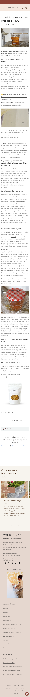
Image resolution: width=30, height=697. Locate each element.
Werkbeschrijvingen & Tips (10, 659)
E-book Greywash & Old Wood (11, 670)
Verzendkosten (7, 620)
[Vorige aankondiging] (3, 2)
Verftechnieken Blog (8, 663)
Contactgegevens (9, 690)
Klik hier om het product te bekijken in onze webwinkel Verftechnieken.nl (14, 97)
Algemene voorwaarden (21, 688)
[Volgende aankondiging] (27, 2)
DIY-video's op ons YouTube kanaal (13, 674)
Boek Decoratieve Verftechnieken (12, 666)
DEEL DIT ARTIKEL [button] (8, 412)
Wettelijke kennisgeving (20, 690)
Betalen (5, 612)
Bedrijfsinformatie (8, 636)
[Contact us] (27, 694)
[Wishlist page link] (18, 8)
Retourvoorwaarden (9, 688)
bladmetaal (23, 218)
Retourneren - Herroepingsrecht (12, 624)
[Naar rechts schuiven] (19, 526)
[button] (3, 8)
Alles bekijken (5, 477)
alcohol (13, 237)
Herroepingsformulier (9, 628)
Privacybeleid (21, 685)
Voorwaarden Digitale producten (12, 632)
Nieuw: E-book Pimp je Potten (12, 502)
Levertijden (6, 616)
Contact (5, 608)
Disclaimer (6, 648)
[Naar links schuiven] (11, 526)
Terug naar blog (16, 420)
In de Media (6, 644)
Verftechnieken (12, 685)
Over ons (5, 640)
